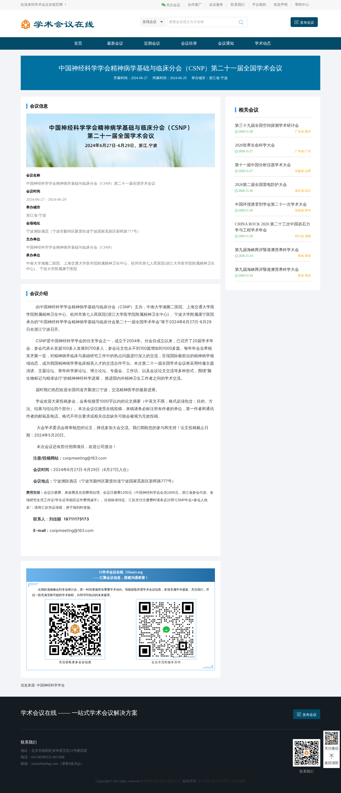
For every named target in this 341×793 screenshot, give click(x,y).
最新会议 (115, 43)
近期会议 (152, 43)
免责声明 (281, 4)
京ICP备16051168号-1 (213, 781)
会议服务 (216, 4)
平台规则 (259, 4)
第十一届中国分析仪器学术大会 (263, 165)
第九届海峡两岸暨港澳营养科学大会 (267, 250)
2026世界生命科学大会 (255, 145)
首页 (78, 43)
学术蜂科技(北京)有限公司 (161, 781)
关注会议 (173, 5)
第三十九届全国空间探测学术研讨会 (267, 125)
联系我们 (238, 4)
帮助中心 (302, 4)
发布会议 (310, 715)
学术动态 (263, 43)
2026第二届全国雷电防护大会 (261, 184)
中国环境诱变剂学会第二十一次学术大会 (271, 204)
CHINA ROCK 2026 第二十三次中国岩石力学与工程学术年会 (272, 227)
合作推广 (195, 4)
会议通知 (226, 43)
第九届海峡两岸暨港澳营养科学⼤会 (267, 269)
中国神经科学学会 (51, 685)
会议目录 (189, 43)
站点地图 (238, 781)
